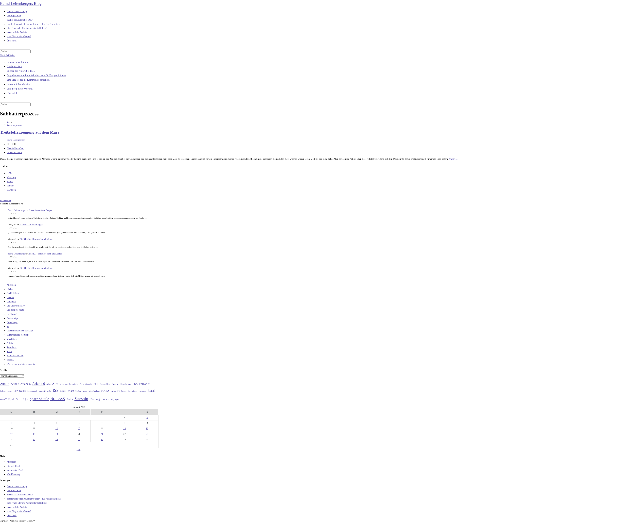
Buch (82, 384)
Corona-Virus (105, 384)
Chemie (10, 148)
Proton (123, 391)
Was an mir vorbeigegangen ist (21, 364)
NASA (105, 390)
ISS (56, 390)
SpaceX (10, 360)
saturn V (3, 399)
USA (92, 399)
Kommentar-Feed (15, 470)
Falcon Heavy (6, 391)
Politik (10, 343)
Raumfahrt (19, 148)
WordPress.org (13, 474)
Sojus (25, 399)
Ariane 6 (38, 384)
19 (56, 434)
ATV (55, 383)
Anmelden (11, 462)
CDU (96, 384)
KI (8, 326)
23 (147, 434)
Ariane (15, 383)
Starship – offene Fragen (40, 210)
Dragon (115, 384)
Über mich (12, 93)
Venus (106, 399)
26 (56, 439)
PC (118, 391)
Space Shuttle (39, 399)
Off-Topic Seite (14, 66)
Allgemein (11, 285)
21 (102, 434)
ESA (135, 383)
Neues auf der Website (18, 84)
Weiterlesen (5, 200)
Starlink (70, 399)
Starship (81, 398)
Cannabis (88, 384)
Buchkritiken (13, 293)
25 (34, 439)
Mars (71, 390)
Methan (78, 391)
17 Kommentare (14, 152)
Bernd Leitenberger (16, 140)
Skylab (11, 399)
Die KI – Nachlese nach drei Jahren (36, 239)
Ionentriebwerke (45, 391)
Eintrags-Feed (13, 466)
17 (11, 434)
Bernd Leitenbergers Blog (21, 3)
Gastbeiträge (12, 318)
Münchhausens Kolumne (18, 335)
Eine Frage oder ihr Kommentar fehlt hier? (28, 79)
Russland (142, 391)
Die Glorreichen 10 (16, 306)
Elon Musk (125, 384)
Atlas (48, 384)
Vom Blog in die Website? (20, 88)
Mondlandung (94, 391)
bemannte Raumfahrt (69, 384)
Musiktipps (12, 339)
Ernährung (12, 314)
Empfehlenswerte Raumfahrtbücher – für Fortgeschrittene (36, 75)
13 (79, 428)
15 (124, 428)
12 (56, 428)
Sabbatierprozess (14, 125)
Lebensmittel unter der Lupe (20, 330)
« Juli (78, 450)
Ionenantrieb (32, 391)
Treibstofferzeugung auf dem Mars (29, 132)
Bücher (10, 289)
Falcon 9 (144, 383)
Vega (98, 399)
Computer (11, 301)
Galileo (22, 391)
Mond (85, 391)
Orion (113, 391)
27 (79, 439)
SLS (18, 399)
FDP (16, 391)
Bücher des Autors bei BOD (21, 71)
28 (102, 439)
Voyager (115, 399)
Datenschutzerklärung (18, 62)
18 (34, 434)
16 (147, 428)
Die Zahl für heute (15, 310)
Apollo (4, 383)
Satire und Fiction (15, 355)
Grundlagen (12, 322)
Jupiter (63, 391)
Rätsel (9, 351)
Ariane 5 (25, 383)
